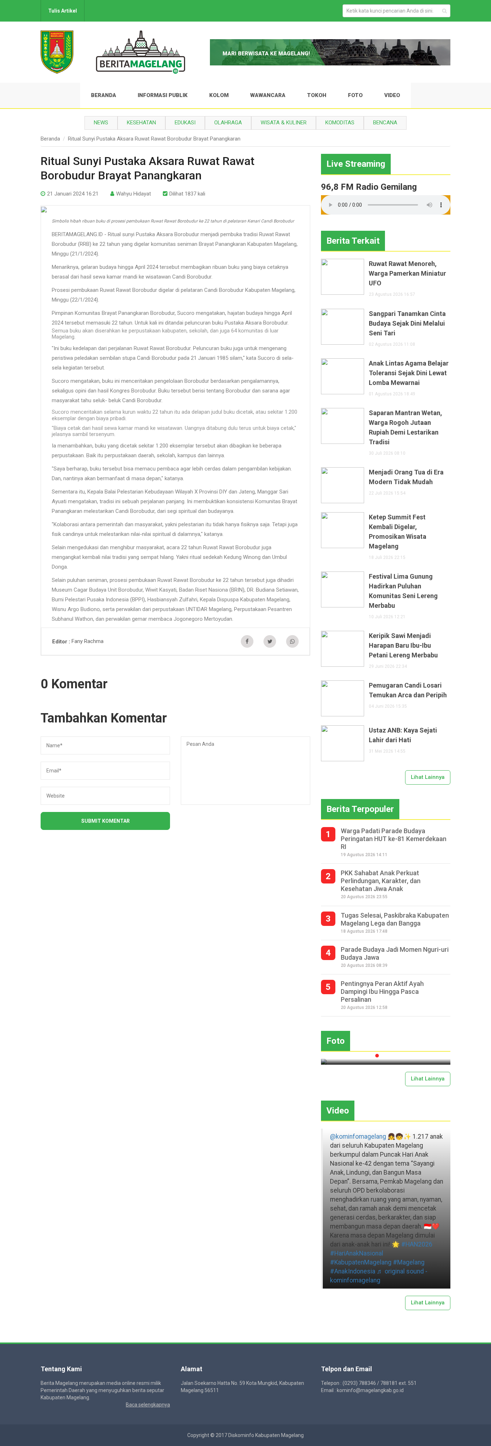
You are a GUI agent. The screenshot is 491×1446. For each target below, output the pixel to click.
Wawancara (267, 95)
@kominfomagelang (358, 1136)
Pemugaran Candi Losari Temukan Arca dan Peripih (408, 690)
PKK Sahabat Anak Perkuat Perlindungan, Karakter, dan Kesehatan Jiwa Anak (381, 880)
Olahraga (228, 122)
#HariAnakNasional (356, 1253)
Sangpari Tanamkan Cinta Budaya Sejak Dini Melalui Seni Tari (407, 323)
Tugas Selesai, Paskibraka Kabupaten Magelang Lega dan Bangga (395, 919)
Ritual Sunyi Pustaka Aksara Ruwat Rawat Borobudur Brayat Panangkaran (154, 139)
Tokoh (316, 95)
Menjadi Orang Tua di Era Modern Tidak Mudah (406, 477)
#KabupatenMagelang (360, 1262)
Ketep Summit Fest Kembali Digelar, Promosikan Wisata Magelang (397, 531)
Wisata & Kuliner (284, 122)
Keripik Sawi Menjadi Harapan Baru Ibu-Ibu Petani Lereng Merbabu (403, 645)
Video (392, 95)
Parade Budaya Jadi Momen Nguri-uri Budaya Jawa (395, 953)
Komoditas (339, 122)
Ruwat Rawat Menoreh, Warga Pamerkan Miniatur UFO (407, 273)
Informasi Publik (163, 95)
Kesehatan (141, 122)
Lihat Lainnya (428, 777)
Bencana (385, 122)
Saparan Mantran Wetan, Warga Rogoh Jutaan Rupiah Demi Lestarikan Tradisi (405, 427)
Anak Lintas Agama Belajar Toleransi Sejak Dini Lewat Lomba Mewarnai (409, 372)
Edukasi (185, 122)
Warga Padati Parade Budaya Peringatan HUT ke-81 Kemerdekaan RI (393, 838)
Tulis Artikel (62, 11)
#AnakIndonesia (352, 1271)
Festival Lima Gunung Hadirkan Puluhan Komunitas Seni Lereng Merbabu (403, 591)
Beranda (103, 95)
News (101, 122)
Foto (355, 95)
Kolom (219, 95)
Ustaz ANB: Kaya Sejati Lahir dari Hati (403, 735)
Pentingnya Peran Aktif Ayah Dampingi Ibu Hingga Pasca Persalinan (382, 991)
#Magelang (409, 1262)
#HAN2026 (416, 1244)
